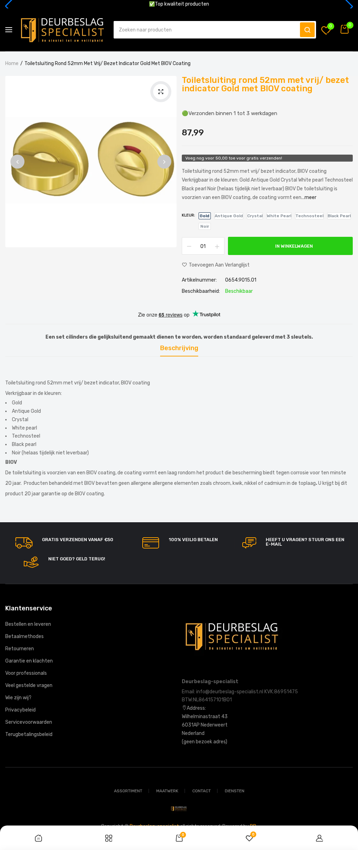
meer (310, 197)
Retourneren (19, 649)
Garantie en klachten (29, 661)
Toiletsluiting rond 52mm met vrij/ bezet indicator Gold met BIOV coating (265, 84)
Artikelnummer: (199, 280)
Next (164, 162)
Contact (201, 791)
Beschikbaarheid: (201, 291)
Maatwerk (167, 791)
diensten (234, 791)
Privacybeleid (20, 710)
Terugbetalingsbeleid (28, 734)
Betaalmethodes (24, 636)
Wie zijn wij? (18, 698)
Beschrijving (179, 348)
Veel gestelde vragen (28, 685)
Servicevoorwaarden (28, 722)
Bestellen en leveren (28, 624)
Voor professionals (26, 673)
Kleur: (188, 215)
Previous (17, 162)
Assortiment (128, 791)
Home (12, 63)
